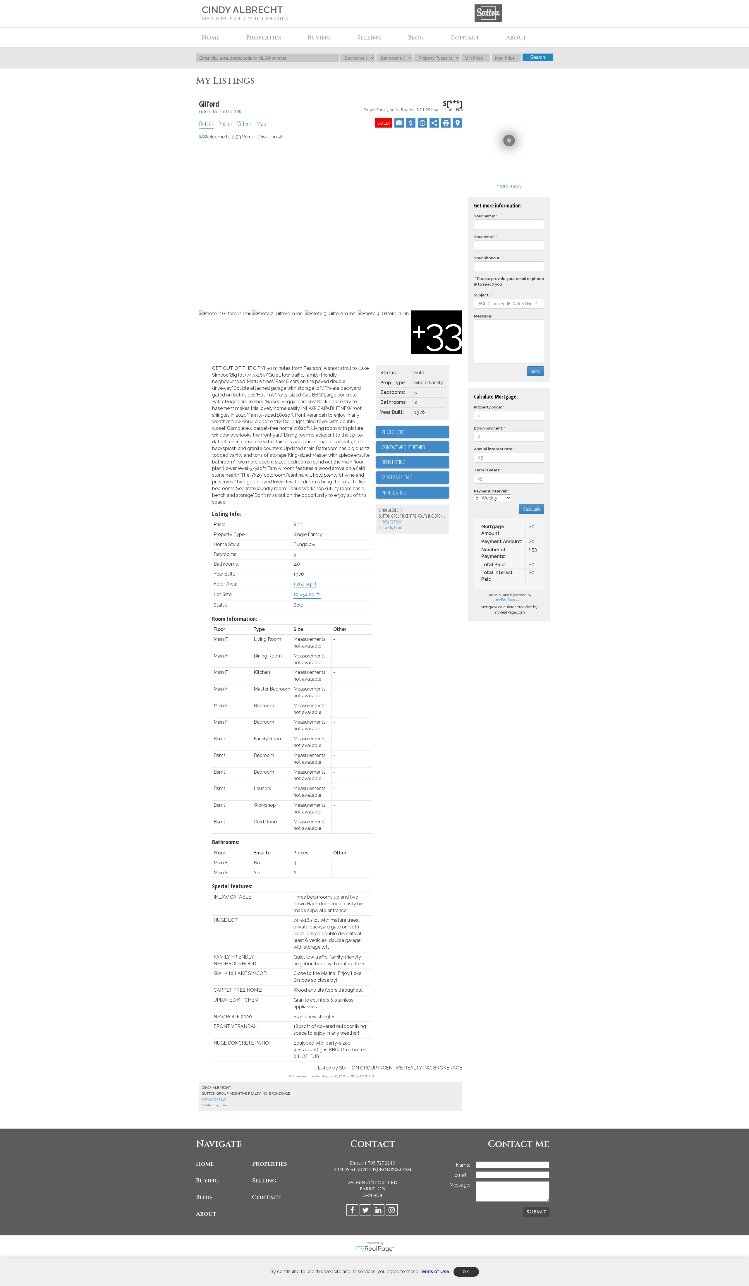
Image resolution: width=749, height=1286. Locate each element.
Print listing (394, 492)
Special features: (232, 886)
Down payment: (488, 428)
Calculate (531, 509)
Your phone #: (487, 258)
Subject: (481, 295)
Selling (264, 1180)
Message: (483, 316)
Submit (536, 1212)
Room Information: (234, 619)
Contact (465, 38)
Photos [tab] (225, 123)
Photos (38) (393, 431)
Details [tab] (206, 123)
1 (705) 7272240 (390, 522)
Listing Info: (226, 514)
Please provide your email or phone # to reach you (509, 281)
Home (211, 38)
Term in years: (487, 470)
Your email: (484, 237)
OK (466, 1272)
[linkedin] (379, 1211)
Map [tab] (261, 123)
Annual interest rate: (493, 449)
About (206, 1214)
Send (535, 371)
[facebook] (353, 1211)
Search (537, 57)
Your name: (484, 216)
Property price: (488, 407)
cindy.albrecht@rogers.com (372, 1169)
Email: (461, 1175)
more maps (509, 186)
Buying (207, 1180)
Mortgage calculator (415, 477)
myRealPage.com (509, 600)
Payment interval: (490, 491)
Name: (463, 1165)
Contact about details (403, 447)
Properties (269, 1164)
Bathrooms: (225, 842)
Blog (416, 38)
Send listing (394, 462)
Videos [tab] (244, 123)
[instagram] (392, 1211)
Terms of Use (434, 1271)
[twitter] (366, 1211)
